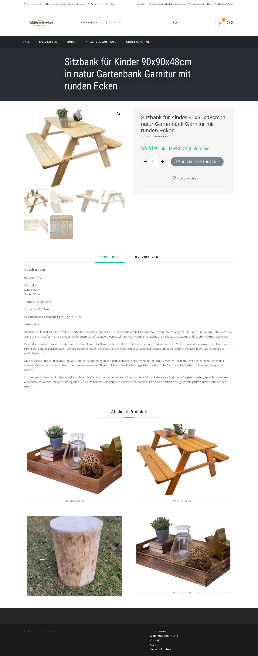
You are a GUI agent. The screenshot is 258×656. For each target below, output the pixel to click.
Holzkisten (48, 41)
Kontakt (141, 4)
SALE (26, 41)
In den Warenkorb (199, 162)
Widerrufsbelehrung (164, 635)
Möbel (71, 41)
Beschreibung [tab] (110, 257)
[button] (118, 113)
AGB (153, 645)
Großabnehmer (139, 41)
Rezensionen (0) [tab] (146, 257)
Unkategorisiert (161, 136)
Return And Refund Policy (220, 4)
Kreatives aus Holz (101, 41)
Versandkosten (196, 4)
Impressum (158, 631)
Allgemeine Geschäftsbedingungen (167, 4)
